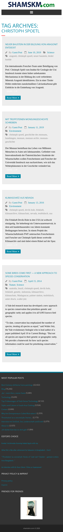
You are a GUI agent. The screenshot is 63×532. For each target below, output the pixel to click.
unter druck (10, 299)
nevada (33, 213)
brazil (20, 288)
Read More (12, 97)
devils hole (30, 210)
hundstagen (10, 138)
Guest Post (17, 52)
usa (50, 213)
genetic (17, 292)
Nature (12, 285)
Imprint (4, 485)
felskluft (40, 210)
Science (50, 52)
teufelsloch (43, 213)
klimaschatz (23, 213)
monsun (20, 138)
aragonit (13, 56)
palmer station (35, 295)
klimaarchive (11, 213)
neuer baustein (40, 56)
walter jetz (22, 299)
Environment (15, 131)
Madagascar (22, 295)
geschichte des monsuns (36, 134)
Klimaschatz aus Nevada (19, 197)
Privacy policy (6, 480)
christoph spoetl (25, 56)
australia (13, 288)
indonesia (26, 292)
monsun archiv (32, 138)
